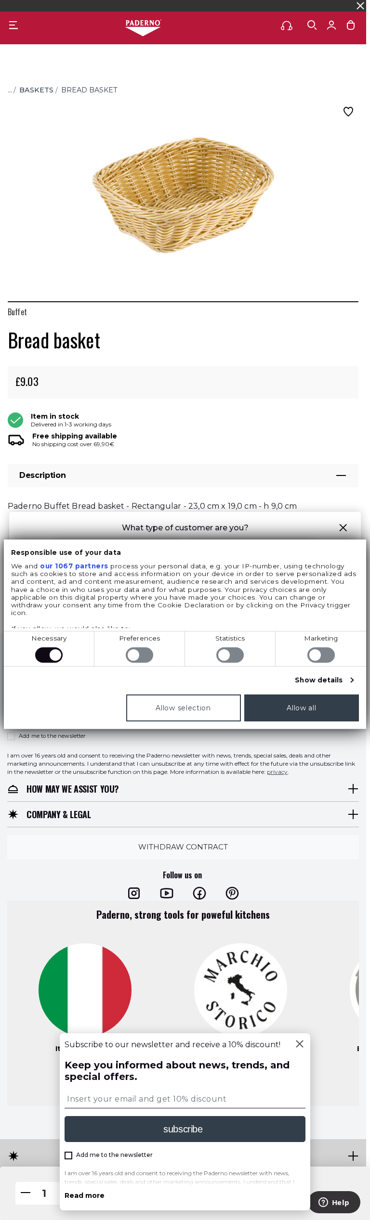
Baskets (36, 90)
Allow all (301, 708)
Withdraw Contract (183, 846)
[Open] (312, 25)
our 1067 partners (74, 566)
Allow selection (183, 708)
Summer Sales (246, 5)
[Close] (299, 1045)
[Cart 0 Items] (351, 27)
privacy (277, 771)
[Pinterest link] (232, 892)
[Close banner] (360, 6)
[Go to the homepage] (143, 28)
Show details (319, 680)
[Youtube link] (166, 892)
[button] (343, 529)
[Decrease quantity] (25, 1193)
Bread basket (89, 90)
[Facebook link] (199, 892)
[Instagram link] (134, 892)
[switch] (139, 655)
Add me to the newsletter (52, 735)
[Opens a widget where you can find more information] (333, 1203)
